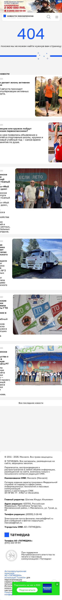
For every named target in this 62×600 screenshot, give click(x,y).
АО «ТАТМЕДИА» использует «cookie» (15, 576)
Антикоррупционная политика (15, 572)
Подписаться (27, 589)
